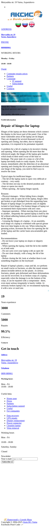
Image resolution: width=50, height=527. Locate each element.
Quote (4, 69)
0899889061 (6, 47)
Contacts (10, 88)
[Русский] (25, 27)
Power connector (14, 423)
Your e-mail (6, 459)
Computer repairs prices (17, 74)
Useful (9, 86)
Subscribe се (7, 462)
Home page (12, 398)
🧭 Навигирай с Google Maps (18, 519)
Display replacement (16, 420)
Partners (10, 76)
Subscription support (16, 406)
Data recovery (13, 415)
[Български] (18, 27)
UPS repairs (12, 418)
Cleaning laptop (14, 425)
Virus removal (13, 428)
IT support (16, 81)
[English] (32, 27)
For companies (13, 411)
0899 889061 (7, 373)
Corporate (11, 79)
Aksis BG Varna (30, 522)
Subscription (17, 83)
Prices (9, 401)
